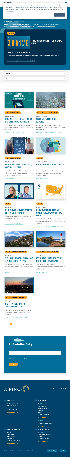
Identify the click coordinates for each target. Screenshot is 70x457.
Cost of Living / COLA (42, 272)
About (52, 389)
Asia (6, 178)
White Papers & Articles (23, 61)
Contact (63, 389)
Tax (11, 133)
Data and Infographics (57, 226)
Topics (57, 389)
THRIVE (32, 61)
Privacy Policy (52, 451)
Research (14, 317)
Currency (7, 272)
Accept (59, 14)
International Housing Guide (43, 133)
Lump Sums (39, 178)
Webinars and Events (13, 112)
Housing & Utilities (56, 133)
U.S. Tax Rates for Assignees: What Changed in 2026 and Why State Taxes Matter (49, 213)
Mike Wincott (25, 52)
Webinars (7, 133)
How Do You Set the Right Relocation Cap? (50, 165)
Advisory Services (11, 61)
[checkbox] (38, 358)
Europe (6, 317)
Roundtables (10, 178)
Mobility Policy (47, 178)
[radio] (18, 358)
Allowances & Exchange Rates (47, 112)
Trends (39, 158)
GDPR (62, 451)
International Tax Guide (18, 133)
